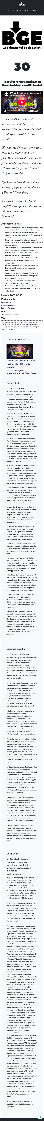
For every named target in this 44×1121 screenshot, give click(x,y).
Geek (19, 11)
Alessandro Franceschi (9, 314)
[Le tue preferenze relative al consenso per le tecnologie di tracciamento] (40, 1117)
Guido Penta (6, 302)
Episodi (11, 11)
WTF (34, 11)
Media (27, 11)
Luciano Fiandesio (8, 308)
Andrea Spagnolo (8, 305)
